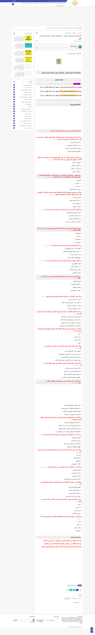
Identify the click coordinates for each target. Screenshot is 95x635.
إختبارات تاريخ (22, 87)
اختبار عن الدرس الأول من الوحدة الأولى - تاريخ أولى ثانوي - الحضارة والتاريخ (19, 53)
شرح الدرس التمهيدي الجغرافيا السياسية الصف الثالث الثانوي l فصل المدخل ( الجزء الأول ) (19, 61)
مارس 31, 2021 (20, 57)
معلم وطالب (79, 616)
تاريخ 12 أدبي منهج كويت (22, 109)
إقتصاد (22, 106)
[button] (77, 590)
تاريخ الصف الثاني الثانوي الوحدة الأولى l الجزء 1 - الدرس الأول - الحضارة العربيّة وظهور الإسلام (19, 46)
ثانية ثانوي (48, 3)
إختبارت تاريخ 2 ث (22, 99)
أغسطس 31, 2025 (20, 36)
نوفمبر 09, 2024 (20, 72)
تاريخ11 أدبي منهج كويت (22, 111)
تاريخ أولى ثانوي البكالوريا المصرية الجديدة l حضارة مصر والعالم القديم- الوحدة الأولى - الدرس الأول (19, 39)
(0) (36, 41)
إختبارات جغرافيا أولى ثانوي (22, 97)
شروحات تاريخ (22, 118)
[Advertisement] (47, 16)
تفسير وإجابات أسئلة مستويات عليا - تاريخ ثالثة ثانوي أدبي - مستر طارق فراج (60, 28)
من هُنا (42, 87)
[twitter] (15, 1)
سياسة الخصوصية (62, 1)
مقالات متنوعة (35, 3)
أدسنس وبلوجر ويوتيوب (60, 5)
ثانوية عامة (54, 3)
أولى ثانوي (42, 3)
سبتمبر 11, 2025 (20, 50)
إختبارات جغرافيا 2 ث (22, 94)
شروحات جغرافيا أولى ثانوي (22, 125)
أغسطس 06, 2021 (20, 43)
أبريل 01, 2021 (20, 65)
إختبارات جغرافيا (22, 92)
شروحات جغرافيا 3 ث (22, 123)
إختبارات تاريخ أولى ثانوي (69, 33)
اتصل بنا (48, 1)
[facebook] (13, 1)
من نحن (51, 1)
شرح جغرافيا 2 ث (22, 116)
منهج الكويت (24, 3)
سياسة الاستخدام (56, 1)
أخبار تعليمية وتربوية (61, 3)
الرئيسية (79, 33)
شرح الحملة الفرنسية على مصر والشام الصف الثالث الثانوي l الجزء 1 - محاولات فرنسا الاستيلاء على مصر (19, 68)
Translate (41, 621)
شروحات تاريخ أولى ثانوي (22, 120)
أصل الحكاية (29, 3)
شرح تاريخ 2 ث (22, 113)
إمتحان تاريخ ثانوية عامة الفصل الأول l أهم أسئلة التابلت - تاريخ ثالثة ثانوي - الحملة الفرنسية (19, 75)
